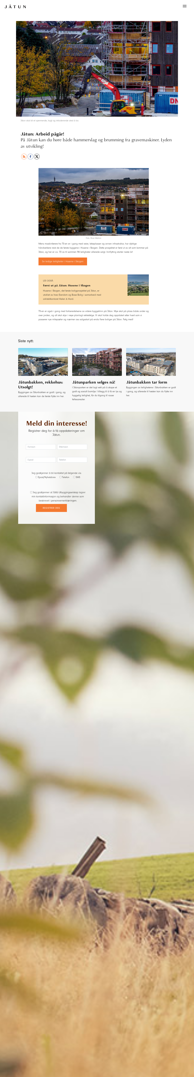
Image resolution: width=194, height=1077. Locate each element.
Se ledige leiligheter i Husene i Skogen (62, 261)
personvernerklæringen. (64, 500)
